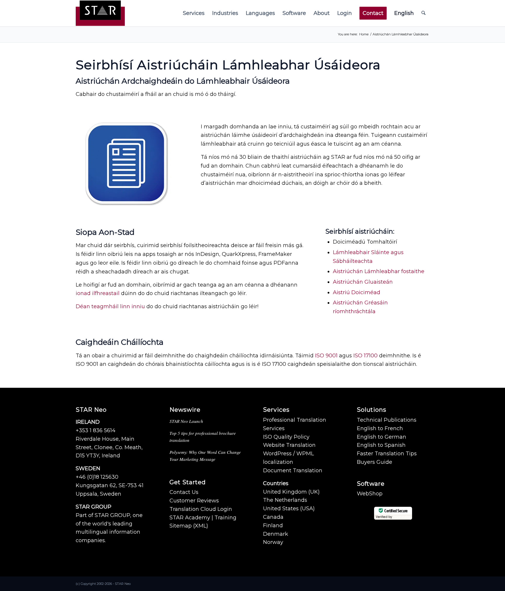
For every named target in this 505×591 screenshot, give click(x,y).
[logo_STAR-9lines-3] (100, 13)
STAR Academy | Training (203, 517)
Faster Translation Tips (387, 453)
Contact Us (184, 492)
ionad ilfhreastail (98, 293)
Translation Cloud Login (201, 509)
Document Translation (292, 470)
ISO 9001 (326, 355)
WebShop (370, 493)
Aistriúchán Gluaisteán (363, 282)
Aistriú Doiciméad (356, 292)
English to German (381, 437)
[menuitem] (193, 13)
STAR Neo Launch (186, 421)
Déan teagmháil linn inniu (110, 306)
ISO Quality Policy (286, 437)
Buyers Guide (374, 462)
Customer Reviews (194, 500)
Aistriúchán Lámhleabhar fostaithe (378, 271)
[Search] (423, 13)
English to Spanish (381, 445)
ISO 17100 (365, 355)
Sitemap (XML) (189, 526)
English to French (380, 428)
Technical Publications (386, 420)
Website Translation (289, 445)
